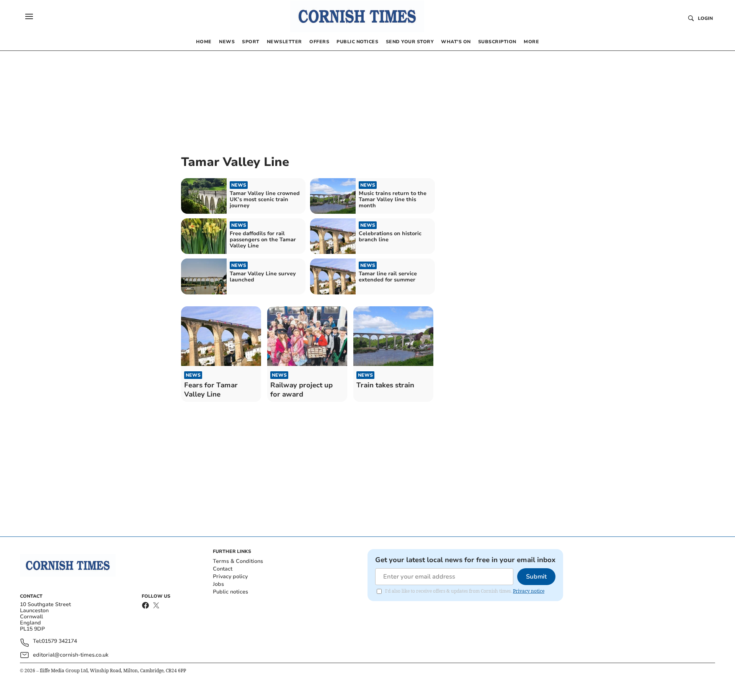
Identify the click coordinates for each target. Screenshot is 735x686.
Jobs (218, 584)
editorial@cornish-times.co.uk (70, 654)
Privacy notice (528, 591)
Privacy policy (230, 576)
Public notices (230, 591)
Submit (536, 576)
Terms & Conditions (238, 561)
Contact (222, 568)
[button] (29, 16)
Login (705, 18)
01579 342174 (59, 641)
